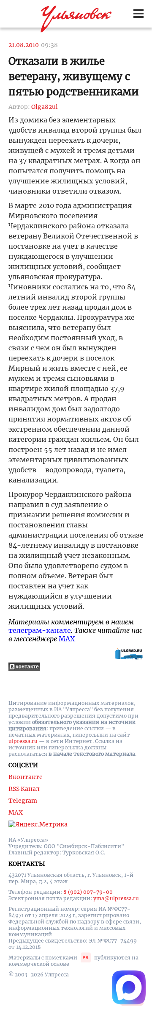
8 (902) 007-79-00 (88, 892)
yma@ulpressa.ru (116, 898)
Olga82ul (44, 107)
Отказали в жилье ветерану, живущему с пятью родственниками (73, 76)
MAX (67, 639)
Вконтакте (25, 777)
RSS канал (24, 789)
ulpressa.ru (23, 741)
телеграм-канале (39, 630)
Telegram (22, 800)
